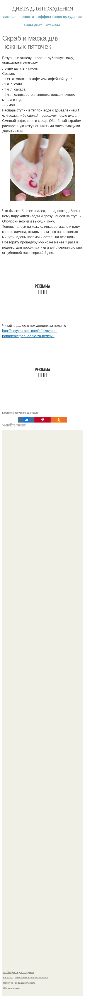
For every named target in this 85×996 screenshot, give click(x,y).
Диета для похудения (42, 8)
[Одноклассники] (59, 420)
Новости (26, 16)
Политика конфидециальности (19, 982)
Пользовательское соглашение (31, 977)
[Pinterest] (42, 420)
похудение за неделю (26, 412)
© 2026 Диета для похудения (18, 972)
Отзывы (53, 24)
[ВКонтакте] (26, 420)
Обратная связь (11, 987)
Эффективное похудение (60, 16)
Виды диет (33, 24)
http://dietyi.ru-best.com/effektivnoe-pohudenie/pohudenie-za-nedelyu (29, 333)
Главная (8, 16)
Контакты (8, 977)
